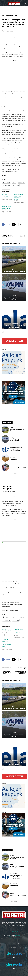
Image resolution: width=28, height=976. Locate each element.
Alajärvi (12, 466)
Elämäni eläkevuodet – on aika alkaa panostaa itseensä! (7, 237)
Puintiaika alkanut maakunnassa (15, 458)
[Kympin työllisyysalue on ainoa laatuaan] (14, 287)
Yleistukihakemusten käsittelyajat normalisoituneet (14, 326)
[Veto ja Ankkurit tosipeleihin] (5, 467)
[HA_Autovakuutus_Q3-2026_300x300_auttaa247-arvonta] (13, 404)
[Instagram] (13, 943)
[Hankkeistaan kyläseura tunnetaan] (14, 259)
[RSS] (18, 943)
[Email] (17, 37)
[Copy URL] (13, 37)
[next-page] (5, 332)
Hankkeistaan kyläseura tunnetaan (14, 271)
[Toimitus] (3, 31)
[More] (20, 224)
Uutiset (11, 15)
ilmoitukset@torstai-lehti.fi (14, 938)
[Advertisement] (14, 75)
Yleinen (15, 15)
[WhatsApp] (10, 37)
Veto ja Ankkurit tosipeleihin (18, 468)
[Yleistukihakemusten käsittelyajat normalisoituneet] (14, 315)
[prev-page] (3, 332)
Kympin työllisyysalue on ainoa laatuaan (14, 298)
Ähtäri (14, 295)
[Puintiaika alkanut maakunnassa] (5, 458)
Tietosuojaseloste (14, 931)
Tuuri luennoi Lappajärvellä (22, 236)
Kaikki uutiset (5, 15)
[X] (6, 37)
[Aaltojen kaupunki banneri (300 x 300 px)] (13, 373)
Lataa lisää (13, 473)
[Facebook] (3, 37)
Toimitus (6, 31)
